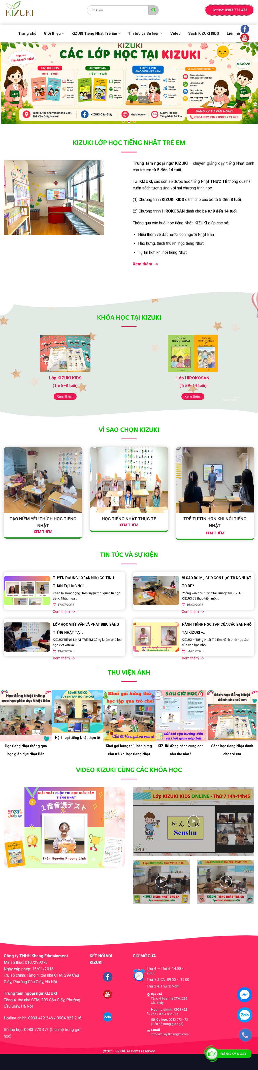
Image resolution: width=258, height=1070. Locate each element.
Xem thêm (65, 397)
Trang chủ (27, 33)
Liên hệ (233, 33)
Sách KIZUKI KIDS (203, 33)
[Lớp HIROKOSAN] (193, 354)
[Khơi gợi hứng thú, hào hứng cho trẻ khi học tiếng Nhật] (129, 716)
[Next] (246, 81)
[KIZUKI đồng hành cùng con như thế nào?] (180, 716)
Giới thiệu (52, 33)
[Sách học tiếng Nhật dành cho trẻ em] (232, 716)
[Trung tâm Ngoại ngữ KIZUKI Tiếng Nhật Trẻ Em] (41, 10)
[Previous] (11, 81)
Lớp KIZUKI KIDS (65, 378)
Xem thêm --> (64, 613)
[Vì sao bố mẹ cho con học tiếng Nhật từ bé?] (156, 589)
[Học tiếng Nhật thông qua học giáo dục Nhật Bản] (26, 716)
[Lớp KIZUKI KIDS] (65, 354)
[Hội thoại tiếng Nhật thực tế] (77, 712)
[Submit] (153, 10)
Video (175, 33)
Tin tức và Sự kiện (143, 33)
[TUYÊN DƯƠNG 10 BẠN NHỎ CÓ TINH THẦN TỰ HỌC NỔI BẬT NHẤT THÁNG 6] (27, 589)
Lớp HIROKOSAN (192, 378)
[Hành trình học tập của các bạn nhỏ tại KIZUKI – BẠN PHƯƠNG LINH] (156, 635)
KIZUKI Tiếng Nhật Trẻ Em (94, 33)
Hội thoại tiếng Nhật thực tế (77, 739)
